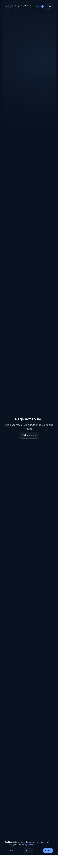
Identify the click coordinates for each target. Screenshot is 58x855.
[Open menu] (50, 6)
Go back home (29, 435)
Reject (28, 850)
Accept (48, 850)
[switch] (40, 6)
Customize (9, 850)
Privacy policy (27, 845)
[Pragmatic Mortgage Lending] (18, 6)
